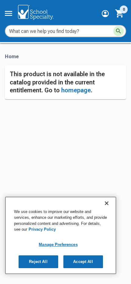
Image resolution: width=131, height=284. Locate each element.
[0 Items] (120, 13)
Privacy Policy (42, 229)
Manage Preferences (58, 244)
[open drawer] (8, 13)
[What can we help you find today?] (118, 31)
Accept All (83, 261)
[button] (105, 13)
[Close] (106, 203)
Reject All (38, 261)
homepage (76, 90)
